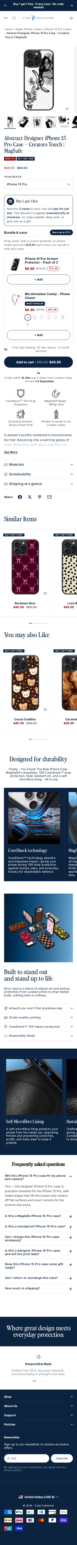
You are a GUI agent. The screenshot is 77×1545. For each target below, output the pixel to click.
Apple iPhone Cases (28, 29)
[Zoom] (67, 109)
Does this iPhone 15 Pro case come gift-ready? (34, 1265)
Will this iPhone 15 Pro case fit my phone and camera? (35, 1177)
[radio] (28, 317)
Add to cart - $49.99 (38, 362)
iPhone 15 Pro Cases (58, 29)
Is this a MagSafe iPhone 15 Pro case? (33, 1216)
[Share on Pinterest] (39, 497)
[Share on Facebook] (19, 497)
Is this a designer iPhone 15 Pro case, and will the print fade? (33, 1252)
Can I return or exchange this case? (31, 1277)
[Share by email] (49, 497)
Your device (13, 177)
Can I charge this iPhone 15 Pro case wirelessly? (32, 1238)
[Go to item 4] (51, 122)
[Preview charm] (18, 296)
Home (9, 29)
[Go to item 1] (10, 122)
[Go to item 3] (37, 122)
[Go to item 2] (24, 122)
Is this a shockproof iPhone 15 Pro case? (35, 1226)
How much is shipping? (22, 1288)
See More (10, 452)
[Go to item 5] (64, 122)
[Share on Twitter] (29, 497)
